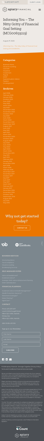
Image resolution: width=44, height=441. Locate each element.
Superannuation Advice (11, 79)
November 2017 (9, 174)
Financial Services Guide (25, 369)
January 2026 (7, 97)
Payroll (5, 75)
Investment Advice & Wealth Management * (16, 291)
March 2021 (7, 134)
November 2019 (9, 153)
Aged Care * (6, 300)
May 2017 (6, 182)
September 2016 (9, 196)
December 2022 (9, 110)
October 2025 (8, 99)
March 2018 (7, 167)
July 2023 (6, 107)
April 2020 (6, 149)
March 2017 (7, 184)
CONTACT (6, 304)
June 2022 (6, 118)
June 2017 (6, 180)
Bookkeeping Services (9, 267)
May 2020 (6, 147)
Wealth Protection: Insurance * (12, 293)
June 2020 (7, 145)
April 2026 (6, 93)
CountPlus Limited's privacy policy (20, 376)
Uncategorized (8, 83)
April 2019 (6, 157)
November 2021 (9, 122)
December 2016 (9, 190)
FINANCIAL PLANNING (11, 286)
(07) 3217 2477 (12, 2)
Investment (7, 73)
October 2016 (8, 194)
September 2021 (9, 124)
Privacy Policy (36, 366)
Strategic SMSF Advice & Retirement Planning (17, 280)
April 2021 (6, 132)
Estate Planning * (7, 298)
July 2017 (6, 178)
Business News (8, 64)
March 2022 (7, 120)
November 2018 (9, 163)
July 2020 (6, 143)
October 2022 (8, 114)
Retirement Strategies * (10, 295)
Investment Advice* (8, 278)
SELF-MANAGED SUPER (11, 271)
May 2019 (6, 155)
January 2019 (7, 161)
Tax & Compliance (8, 262)
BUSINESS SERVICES (10, 256)
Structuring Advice (8, 260)
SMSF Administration (9, 283)
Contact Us (22, 228)
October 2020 (8, 138)
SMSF (5, 77)
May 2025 (6, 103)
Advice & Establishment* (10, 275)
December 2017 (9, 172)
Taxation (6, 81)
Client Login (35, 2)
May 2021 (6, 130)
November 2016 (9, 192)
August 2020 (7, 141)
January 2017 (7, 188)
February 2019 (8, 159)
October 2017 (8, 176)
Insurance (6, 71)
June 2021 (6, 128)
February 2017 (8, 186)
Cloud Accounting (9, 67)
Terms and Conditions (9, 369)
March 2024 (7, 105)
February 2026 (8, 95)
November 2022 (9, 112)
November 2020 (9, 136)
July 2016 (6, 201)
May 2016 (6, 203)
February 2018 (8, 170)
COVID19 (6, 69)
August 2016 (7, 198)
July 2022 (6, 116)
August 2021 (7, 126)
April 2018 (6, 165)
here (18, 378)
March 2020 (7, 151)
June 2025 (6, 101)
